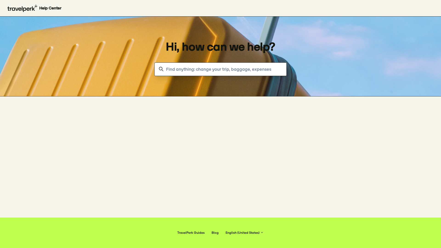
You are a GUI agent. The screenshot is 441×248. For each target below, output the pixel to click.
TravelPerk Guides (191, 233)
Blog (215, 233)
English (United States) (243, 233)
